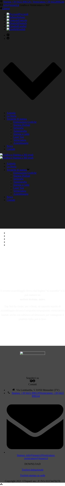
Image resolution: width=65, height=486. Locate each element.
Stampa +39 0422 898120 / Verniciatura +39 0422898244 (33, 1)
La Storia (11, 115)
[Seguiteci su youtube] (33, 381)
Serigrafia (18, 128)
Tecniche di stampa (17, 118)
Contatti (11, 149)
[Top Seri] (16, 156)
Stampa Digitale (21, 125)
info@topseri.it (11, 5)
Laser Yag (18, 137)
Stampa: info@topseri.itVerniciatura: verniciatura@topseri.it (36, 457)
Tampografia (20, 131)
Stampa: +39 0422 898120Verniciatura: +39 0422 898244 (38, 394)
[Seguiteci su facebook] (31, 381)
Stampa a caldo (21, 134)
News (10, 146)
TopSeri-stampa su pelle (32, 475)
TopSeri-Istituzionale (33, 469)
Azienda (11, 112)
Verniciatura (19, 140)
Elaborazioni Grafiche (24, 121)
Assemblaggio (20, 143)
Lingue (6, 8)
